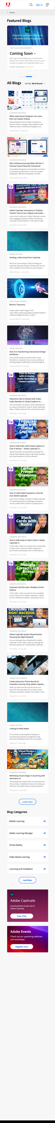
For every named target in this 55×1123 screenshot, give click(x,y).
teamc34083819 (14, 366)
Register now (21, 946)
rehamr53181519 (14, 319)
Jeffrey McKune (14, 272)
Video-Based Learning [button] (19, 856)
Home (12, 12)
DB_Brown (13, 790)
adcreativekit (13, 130)
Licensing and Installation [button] (21, 868)
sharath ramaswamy (17, 67)
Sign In (39, 4)
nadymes (12, 743)
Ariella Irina (13, 696)
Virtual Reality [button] (15, 844)
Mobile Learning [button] (16, 821)
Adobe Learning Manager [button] (21, 833)
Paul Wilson (13, 225)
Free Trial (21, 916)
